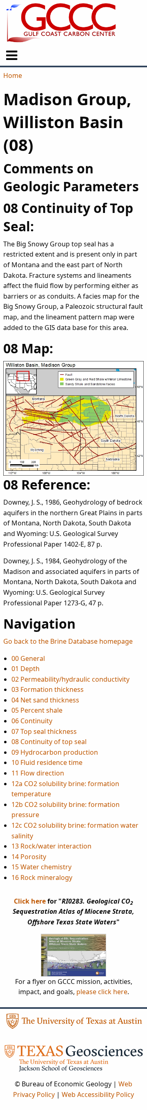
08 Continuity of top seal (49, 741)
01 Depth (25, 668)
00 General (28, 658)
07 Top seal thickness (44, 731)
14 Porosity (28, 856)
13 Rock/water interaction (51, 846)
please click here (101, 991)
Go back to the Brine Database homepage (68, 641)
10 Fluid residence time (46, 762)
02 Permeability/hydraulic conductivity (70, 679)
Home (12, 75)
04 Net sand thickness (45, 700)
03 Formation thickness (47, 689)
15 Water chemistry (41, 866)
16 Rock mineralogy (41, 877)
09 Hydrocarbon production (54, 752)
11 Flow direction (37, 773)
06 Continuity (31, 720)
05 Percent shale (36, 710)
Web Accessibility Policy (98, 1094)
